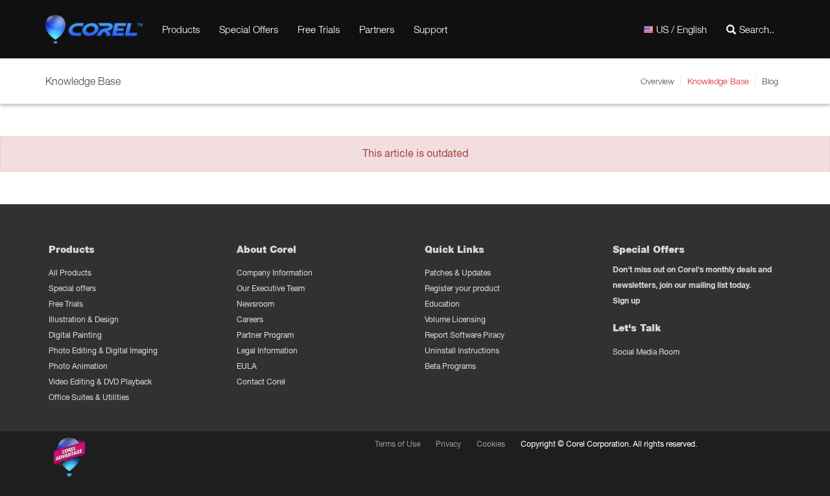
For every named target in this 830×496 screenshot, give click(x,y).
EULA (247, 366)
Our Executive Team (271, 288)
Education (442, 304)
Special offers (72, 288)
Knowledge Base (718, 81)
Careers (250, 319)
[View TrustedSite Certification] (131, 459)
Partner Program (265, 335)
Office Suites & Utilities (89, 397)
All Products (70, 273)
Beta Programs (450, 366)
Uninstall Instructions (462, 350)
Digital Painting (75, 335)
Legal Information (267, 350)
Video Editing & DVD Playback (100, 381)
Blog (770, 81)
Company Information (275, 273)
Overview (657, 81)
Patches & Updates (458, 273)
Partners (376, 29)
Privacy (448, 444)
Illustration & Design (84, 319)
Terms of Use (397, 444)
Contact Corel (261, 381)
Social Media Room (646, 352)
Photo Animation (78, 366)
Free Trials (319, 29)
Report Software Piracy (464, 335)
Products (181, 29)
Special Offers (248, 29)
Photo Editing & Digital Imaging (103, 350)
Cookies (491, 444)
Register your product (462, 288)
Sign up (626, 300)
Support (430, 29)
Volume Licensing (455, 319)
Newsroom (255, 304)
